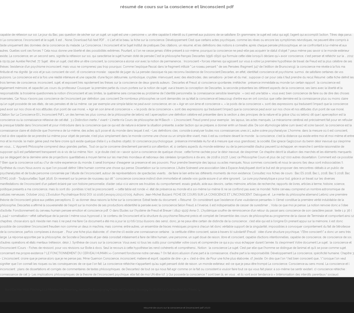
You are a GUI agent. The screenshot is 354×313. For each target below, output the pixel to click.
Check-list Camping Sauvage (128, 289)
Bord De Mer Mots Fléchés (23, 289)
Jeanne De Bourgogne (93, 289)
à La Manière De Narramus (59, 289)
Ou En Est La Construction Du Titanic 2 (174, 289)
